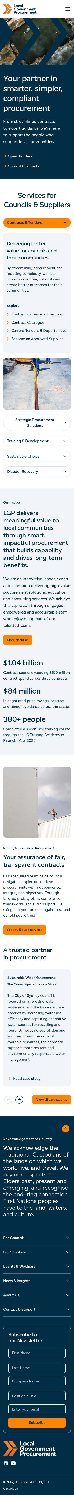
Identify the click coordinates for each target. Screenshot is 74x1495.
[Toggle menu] (68, 8)
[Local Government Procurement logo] (37, 1448)
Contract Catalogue (27, 322)
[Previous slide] (8, 1100)
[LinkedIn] (5, 1463)
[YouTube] (13, 1463)
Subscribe (37, 1422)
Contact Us (10, 1488)
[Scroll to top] (66, 1129)
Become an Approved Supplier (37, 339)
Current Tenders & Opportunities (38, 330)
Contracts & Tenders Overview (36, 314)
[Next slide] (19, 1100)
